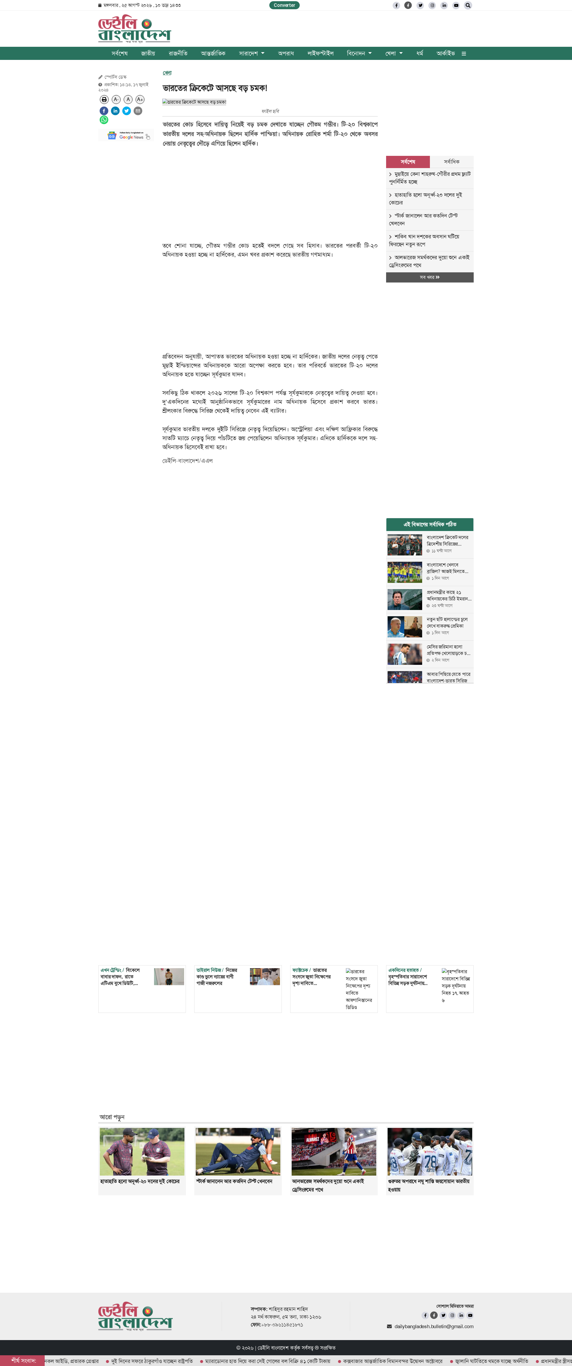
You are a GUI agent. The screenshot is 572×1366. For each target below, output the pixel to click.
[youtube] (470, 1315)
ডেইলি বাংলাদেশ (273, 1348)
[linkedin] (444, 5)
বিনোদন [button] (357, 53)
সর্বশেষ (119, 53)
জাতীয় (148, 53)
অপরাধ (286, 53)
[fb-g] (408, 5)
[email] (138, 110)
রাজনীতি (178, 53)
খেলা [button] (391, 53)
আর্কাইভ (446, 53)
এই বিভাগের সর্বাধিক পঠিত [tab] (430, 524)
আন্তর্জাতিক (213, 53)
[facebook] (104, 110)
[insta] (452, 1315)
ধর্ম (419, 53)
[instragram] (432, 5)
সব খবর (428, 277)
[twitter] (420, 5)
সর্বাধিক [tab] (451, 161)
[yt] (456, 5)
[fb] (396, 5)
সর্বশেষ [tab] (408, 161)
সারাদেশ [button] (249, 53)
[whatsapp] (104, 119)
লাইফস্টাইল (321, 53)
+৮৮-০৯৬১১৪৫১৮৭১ (282, 1324)
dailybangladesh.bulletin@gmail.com (434, 1326)
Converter (284, 5)
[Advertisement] (126, 235)
